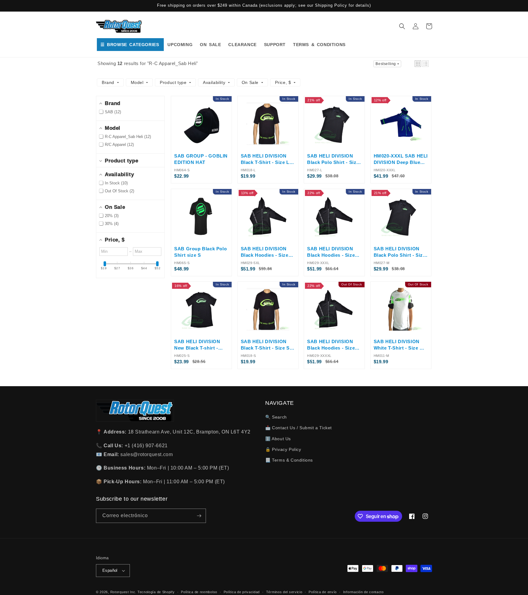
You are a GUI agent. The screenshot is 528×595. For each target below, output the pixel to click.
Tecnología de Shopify (156, 592)
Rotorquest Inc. (123, 592)
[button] (402, 26)
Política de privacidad (242, 592)
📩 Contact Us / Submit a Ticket (298, 427)
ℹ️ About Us (278, 438)
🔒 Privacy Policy (283, 449)
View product (334, 329)
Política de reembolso (199, 592)
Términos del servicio (284, 592)
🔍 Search (276, 417)
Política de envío (323, 592)
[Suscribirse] (199, 516)
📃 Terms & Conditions (289, 460)
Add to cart (201, 143)
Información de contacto (363, 592)
